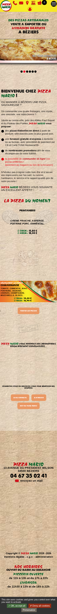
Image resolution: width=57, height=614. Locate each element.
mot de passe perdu (28, 406)
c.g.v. (30, 556)
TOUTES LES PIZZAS (28, 311)
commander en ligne (34, 159)
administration (44, 556)
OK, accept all (17, 606)
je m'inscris (39, 398)
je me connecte (20, 398)
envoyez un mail (31, 480)
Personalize (29, 610)
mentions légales (14, 556)
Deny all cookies (41, 606)
